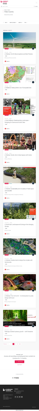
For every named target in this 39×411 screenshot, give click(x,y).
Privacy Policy (34, 407)
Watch (8, 61)
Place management (15, 194)
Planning (6, 57)
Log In (36, 6)
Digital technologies (12, 301)
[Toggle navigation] (37, 3)
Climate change (8, 194)
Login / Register (19, 364)
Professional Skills (12, 57)
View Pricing (20, 361)
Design (6, 158)
